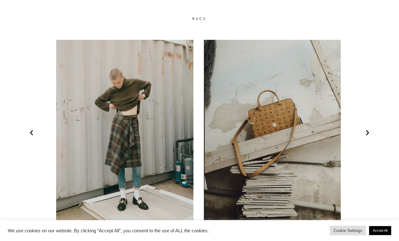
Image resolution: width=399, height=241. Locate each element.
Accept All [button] (380, 230)
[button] (31, 132)
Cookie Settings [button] (348, 230)
